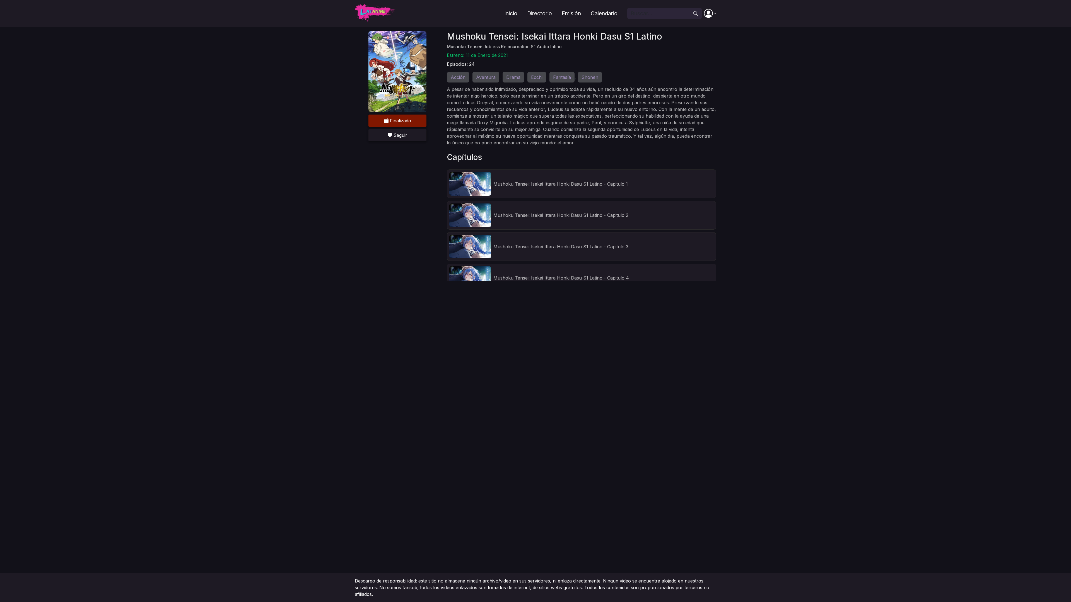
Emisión (571, 13)
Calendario (604, 13)
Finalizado (400, 120)
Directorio (539, 13)
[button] (710, 13)
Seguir (399, 135)
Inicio (510, 13)
